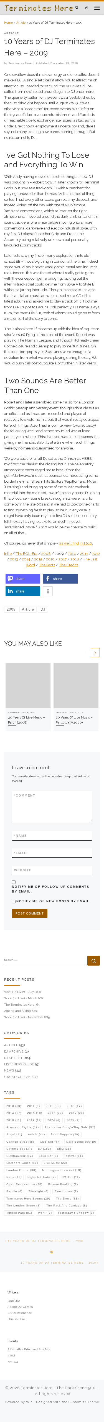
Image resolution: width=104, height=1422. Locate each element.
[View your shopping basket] (87, 7)
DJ (44, 1148)
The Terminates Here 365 (21, 1004)
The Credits (68, 565)
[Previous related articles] (85, 652)
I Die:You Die (16, 1319)
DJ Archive (14, 1051)
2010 (72, 554)
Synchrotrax (66, 1191)
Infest (11, 1355)
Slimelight (38, 1191)
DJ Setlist (13, 1058)
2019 (34, 1120)
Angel (14, 1134)
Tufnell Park (19, 1212)
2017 (63, 559)
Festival (73, 1155)
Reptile (14, 1191)
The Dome (67, 1198)
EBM (64, 1148)
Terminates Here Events (28, 1198)
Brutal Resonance (19, 1312)
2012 (96, 554)
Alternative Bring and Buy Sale (28, 1349)
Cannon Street (20, 1141)
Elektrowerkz (19, 1155)
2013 (14, 559)
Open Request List (24, 1184)
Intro (8, 554)
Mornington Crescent (61, 1170)
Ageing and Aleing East (21, 1010)
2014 (26, 559)
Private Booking (63, 1184)
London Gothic (21, 1170)
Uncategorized (18, 1076)
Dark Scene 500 (81, 1141)
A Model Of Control (20, 1306)
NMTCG (71, 1177)
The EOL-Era (26, 554)
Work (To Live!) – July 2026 (22, 991)
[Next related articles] (95, 652)
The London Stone (23, 1205)
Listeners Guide (19, 1064)
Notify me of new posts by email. (53, 901)
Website (23, 870)
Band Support (65, 1134)
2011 (84, 554)
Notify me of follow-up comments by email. (50, 889)
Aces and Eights (22, 1127)
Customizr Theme (84, 1402)
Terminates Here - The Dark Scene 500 (58, 1388)
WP (29, 1402)
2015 (38, 559)
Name (20, 835)
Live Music (55, 1162)
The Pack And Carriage (66, 1205)
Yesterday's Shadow (76, 1212)
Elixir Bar (48, 1155)
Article (21, 22)
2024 (53, 1120)
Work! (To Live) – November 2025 (27, 1017)
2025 (73, 1120)
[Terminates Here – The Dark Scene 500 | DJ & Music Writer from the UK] (38, 7)
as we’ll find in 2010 (75, 543)
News (9, 1070)
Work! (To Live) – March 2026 (24, 998)
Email (21, 853)
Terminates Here (20, 63)
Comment (24, 795)
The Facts (47, 565)
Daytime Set (19, 1148)
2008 (46, 554)
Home (8, 22)
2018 (74, 559)
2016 (50, 559)
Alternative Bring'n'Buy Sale (70, 1127)
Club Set (50, 1141)
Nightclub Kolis (41, 1177)
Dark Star (13, 1300)
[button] (23, 579)
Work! (45, 1212)
